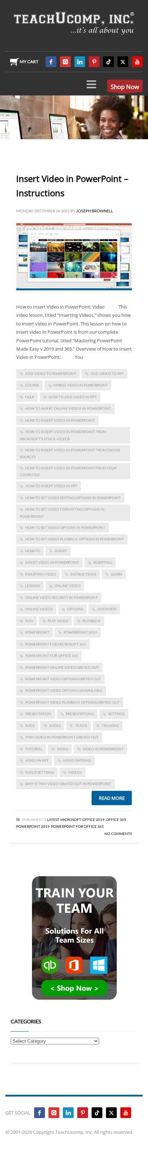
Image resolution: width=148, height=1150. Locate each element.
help (29, 397)
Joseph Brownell (94, 210)
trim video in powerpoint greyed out (61, 737)
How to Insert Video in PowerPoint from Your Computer (68, 471)
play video (58, 621)
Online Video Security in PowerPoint (61, 597)
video (62, 749)
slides (55, 725)
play (29, 621)
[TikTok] (108, 61)
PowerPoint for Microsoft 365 (55, 644)
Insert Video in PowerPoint (52, 562)
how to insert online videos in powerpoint (68, 408)
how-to (32, 551)
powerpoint (37, 632)
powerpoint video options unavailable (63, 690)
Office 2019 (93, 819)
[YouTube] (137, 61)
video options (77, 760)
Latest (53, 819)
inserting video (40, 574)
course (32, 385)
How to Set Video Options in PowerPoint (65, 527)
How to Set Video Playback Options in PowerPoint (74, 539)
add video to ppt (107, 373)
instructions (83, 574)
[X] (122, 61)
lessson (32, 585)
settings (116, 714)
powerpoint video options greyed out (63, 679)
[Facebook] (51, 61)
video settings (39, 772)
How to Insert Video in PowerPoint (60, 420)
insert (61, 551)
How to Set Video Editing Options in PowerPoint (73, 498)
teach (81, 725)
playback (92, 621)
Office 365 (116, 819)
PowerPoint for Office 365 (51, 655)
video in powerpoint (103, 749)
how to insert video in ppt (51, 486)
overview (106, 609)
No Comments (118, 833)
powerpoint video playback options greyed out (72, 702)
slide (30, 725)
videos (75, 772)
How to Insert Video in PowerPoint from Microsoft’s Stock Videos (63, 435)
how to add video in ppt (72, 397)
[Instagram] (65, 61)
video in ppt (36, 760)
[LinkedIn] (79, 61)
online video (67, 585)
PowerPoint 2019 (80, 632)
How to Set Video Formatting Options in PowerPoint (62, 512)
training (110, 725)
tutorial (33, 749)
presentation (38, 714)
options (75, 609)
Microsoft (70, 819)
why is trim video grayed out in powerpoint (68, 783)
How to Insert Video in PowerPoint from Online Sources (70, 453)
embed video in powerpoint (81, 385)
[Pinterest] (94, 61)
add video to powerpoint (50, 373)
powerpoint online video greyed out (62, 667)
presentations (80, 714)
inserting (102, 562)
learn (116, 574)
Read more (112, 798)
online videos (39, 609)
